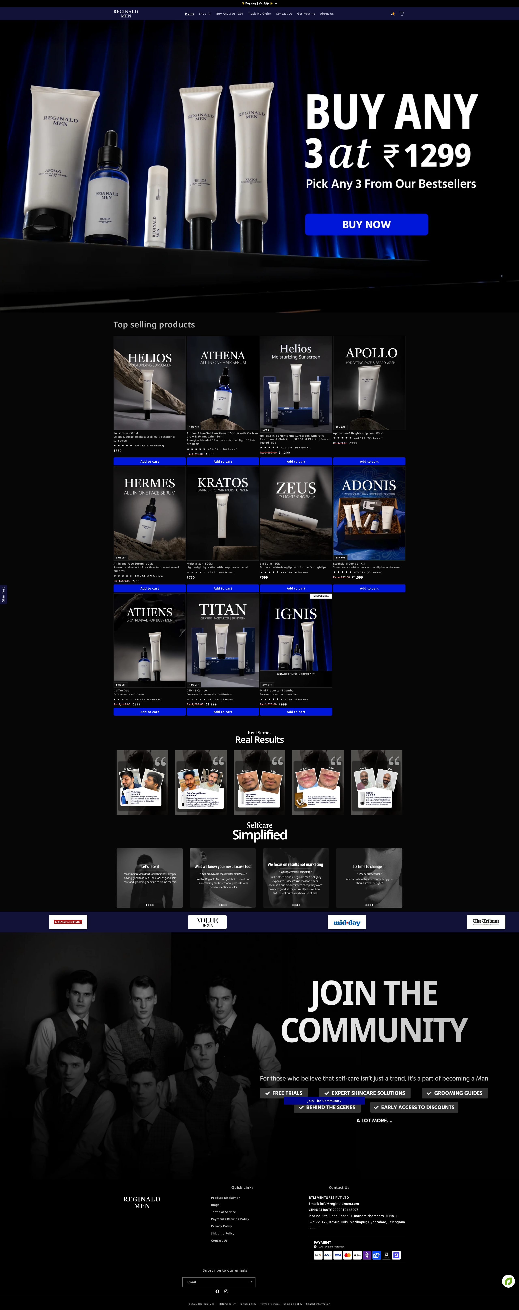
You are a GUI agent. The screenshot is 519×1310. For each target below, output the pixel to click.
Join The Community (324, 1100)
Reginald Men (206, 1303)
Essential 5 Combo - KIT (349, 563)
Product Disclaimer (225, 1198)
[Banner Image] (259, 166)
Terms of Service (223, 1212)
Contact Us (219, 1240)
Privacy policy (248, 1303)
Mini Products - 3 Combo (277, 690)
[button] (401, 13)
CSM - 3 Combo (197, 690)
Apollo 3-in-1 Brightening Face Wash (358, 433)
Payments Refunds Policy (230, 1219)
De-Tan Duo (121, 690)
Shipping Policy (222, 1233)
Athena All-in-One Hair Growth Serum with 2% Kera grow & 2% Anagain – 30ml (222, 434)
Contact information (318, 1303)
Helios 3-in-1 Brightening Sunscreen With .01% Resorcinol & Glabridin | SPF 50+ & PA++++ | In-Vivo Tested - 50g (295, 439)
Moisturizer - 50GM (200, 563)
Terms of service (270, 1303)
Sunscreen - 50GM (126, 433)
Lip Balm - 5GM (270, 563)
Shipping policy (293, 1303)
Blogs (215, 1205)
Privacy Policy (221, 1226)
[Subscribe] (250, 1282)
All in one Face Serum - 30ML (133, 563)
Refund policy (227, 1303)
